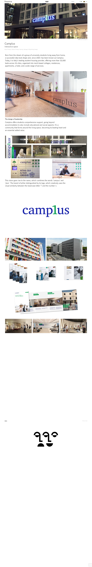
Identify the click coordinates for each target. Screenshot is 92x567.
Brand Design (8, 49)
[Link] (8, 1)
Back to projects (83, 39)
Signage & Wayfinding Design (31, 49)
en (81, 1)
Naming (21, 49)
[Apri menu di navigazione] (84, 1)
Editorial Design (15, 49)
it (79, 1)
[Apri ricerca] (86, 1)
